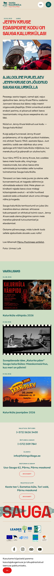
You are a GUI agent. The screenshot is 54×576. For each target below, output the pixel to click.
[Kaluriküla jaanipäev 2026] (27, 392)
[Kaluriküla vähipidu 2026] (27, 295)
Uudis (18, 18)
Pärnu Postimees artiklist (30, 242)
